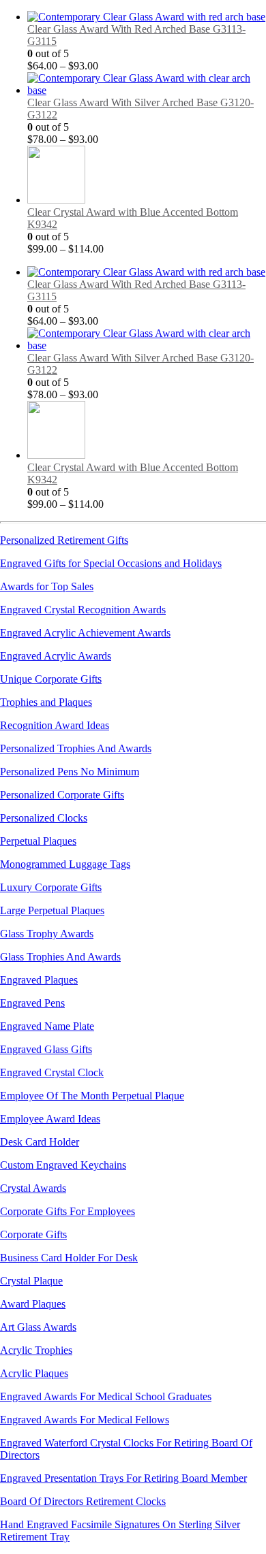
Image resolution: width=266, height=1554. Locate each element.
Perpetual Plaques (38, 841)
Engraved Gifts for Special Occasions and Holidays (111, 563)
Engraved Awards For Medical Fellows (84, 1419)
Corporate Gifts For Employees (67, 1211)
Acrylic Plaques (34, 1373)
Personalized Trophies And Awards (75, 748)
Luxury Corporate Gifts (51, 887)
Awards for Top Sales (46, 586)
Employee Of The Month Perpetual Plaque (92, 1095)
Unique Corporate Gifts (51, 679)
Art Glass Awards (38, 1327)
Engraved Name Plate (47, 1026)
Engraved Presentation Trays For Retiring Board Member (123, 1478)
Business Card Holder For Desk (69, 1257)
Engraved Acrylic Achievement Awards (85, 632)
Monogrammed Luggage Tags (65, 864)
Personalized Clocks (43, 818)
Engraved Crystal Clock (52, 1072)
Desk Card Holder (39, 1142)
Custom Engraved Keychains (63, 1165)
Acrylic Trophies (36, 1350)
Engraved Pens (32, 1003)
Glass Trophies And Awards (60, 956)
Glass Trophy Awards (46, 933)
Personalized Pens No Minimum (69, 771)
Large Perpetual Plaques (52, 910)
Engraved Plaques (39, 980)
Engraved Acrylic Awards (55, 656)
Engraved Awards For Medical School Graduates (105, 1396)
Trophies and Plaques (46, 702)
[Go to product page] (146, 17)
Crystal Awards (33, 1188)
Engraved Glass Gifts (46, 1049)
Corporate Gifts (33, 1234)
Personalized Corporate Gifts (62, 794)
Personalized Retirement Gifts (64, 540)
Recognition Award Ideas (54, 725)
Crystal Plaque (31, 1280)
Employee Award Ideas (50, 1118)
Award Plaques (32, 1304)
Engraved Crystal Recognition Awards (83, 609)
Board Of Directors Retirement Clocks (83, 1501)
